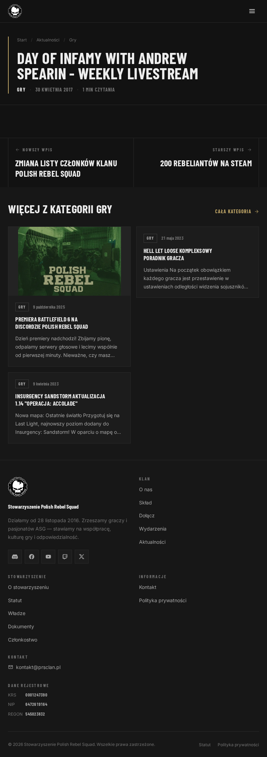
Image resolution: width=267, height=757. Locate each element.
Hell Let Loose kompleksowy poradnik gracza (178, 254)
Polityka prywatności (162, 600)
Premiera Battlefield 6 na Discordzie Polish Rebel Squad (51, 323)
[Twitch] (65, 557)
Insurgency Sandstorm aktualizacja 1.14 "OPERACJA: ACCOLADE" (60, 399)
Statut (15, 600)
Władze (16, 613)
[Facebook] (32, 557)
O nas (145, 489)
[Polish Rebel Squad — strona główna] (15, 11)
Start (22, 39)
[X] (82, 557)
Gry (72, 39)
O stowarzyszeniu (28, 587)
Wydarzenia (153, 529)
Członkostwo (22, 640)
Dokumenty (21, 626)
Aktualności (48, 39)
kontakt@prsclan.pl (38, 667)
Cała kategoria (233, 211)
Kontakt (147, 587)
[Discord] (15, 557)
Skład (145, 502)
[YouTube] (48, 557)
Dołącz (147, 515)
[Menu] (252, 11)
